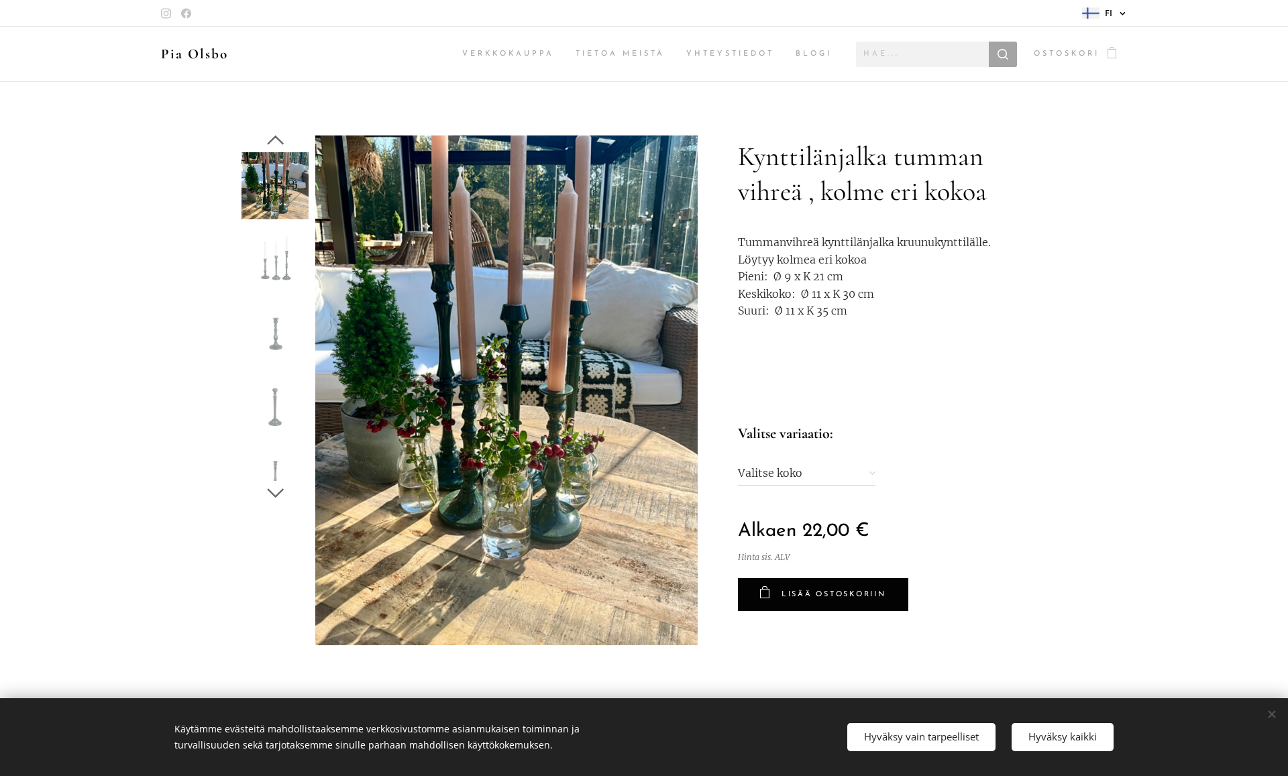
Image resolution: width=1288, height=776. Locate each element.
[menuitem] (512, 54)
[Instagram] (166, 13)
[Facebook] (186, 13)
